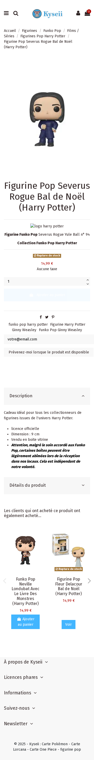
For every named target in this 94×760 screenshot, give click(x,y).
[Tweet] (47, 317)
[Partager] (41, 317)
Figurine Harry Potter (67, 324)
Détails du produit (27, 485)
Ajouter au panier (51, 295)
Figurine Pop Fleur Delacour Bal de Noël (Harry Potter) (68, 586)
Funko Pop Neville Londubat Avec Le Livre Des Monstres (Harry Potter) (25, 591)
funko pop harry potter (28, 324)
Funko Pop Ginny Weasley (60, 330)
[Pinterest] (53, 317)
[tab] (47, 396)
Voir (68, 624)
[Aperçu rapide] (39, 535)
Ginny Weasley (24, 330)
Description (20, 395)
